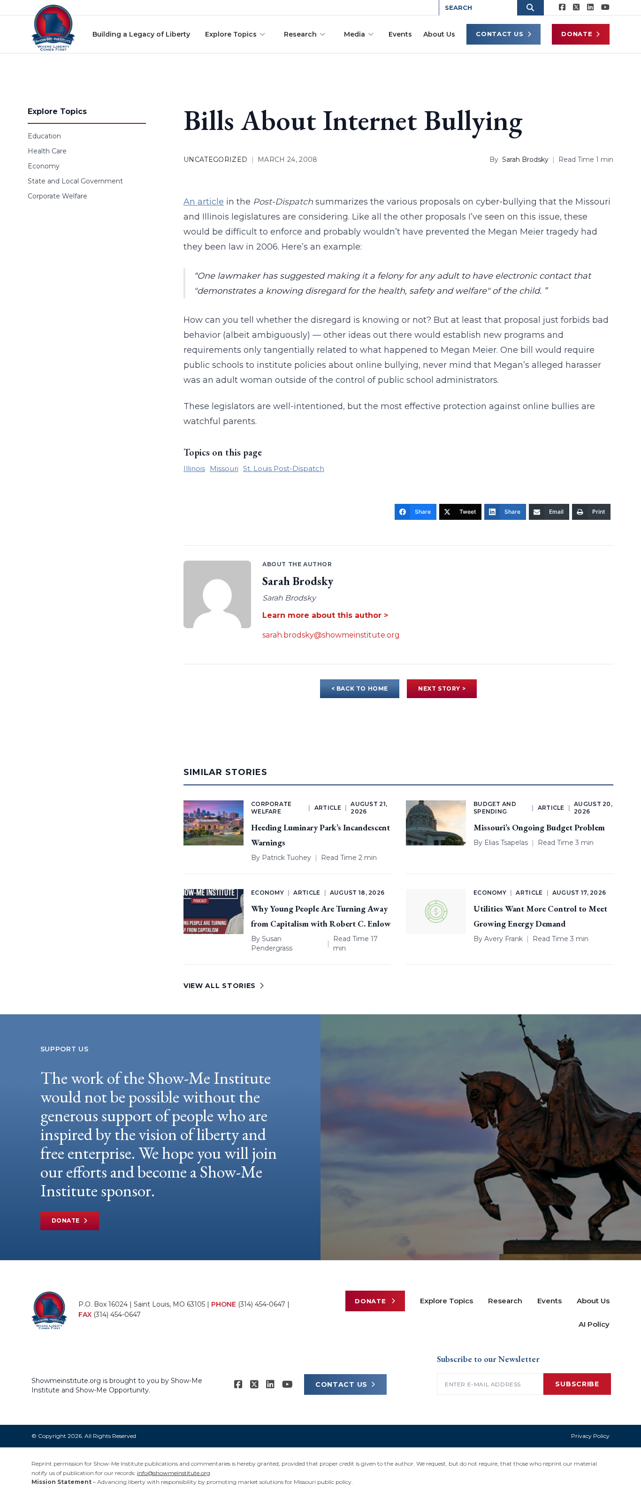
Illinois (194, 468)
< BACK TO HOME (359, 688)
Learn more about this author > (325, 615)
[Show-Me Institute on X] (576, 7)
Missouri (224, 468)
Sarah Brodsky (525, 159)
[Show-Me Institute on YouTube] (605, 7)
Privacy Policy (590, 1435)
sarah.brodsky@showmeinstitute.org (331, 635)
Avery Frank (503, 939)
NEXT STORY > (441, 688)
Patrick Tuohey (286, 857)
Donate (576, 34)
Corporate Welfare (57, 196)
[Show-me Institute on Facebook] (562, 7)
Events (400, 34)
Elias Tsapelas (506, 842)
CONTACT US (341, 1384)
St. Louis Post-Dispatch (283, 468)
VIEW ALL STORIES (219, 985)
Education (44, 136)
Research (300, 34)
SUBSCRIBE (577, 1384)
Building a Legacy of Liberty (141, 34)
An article (203, 202)
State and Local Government (75, 181)
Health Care (47, 151)
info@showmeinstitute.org (173, 1472)
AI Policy (594, 1324)
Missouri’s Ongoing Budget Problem (539, 827)
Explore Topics (231, 34)
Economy (44, 166)
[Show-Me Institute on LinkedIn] (590, 7)
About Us (439, 34)
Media (354, 34)
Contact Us (500, 34)
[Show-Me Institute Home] (53, 28)
